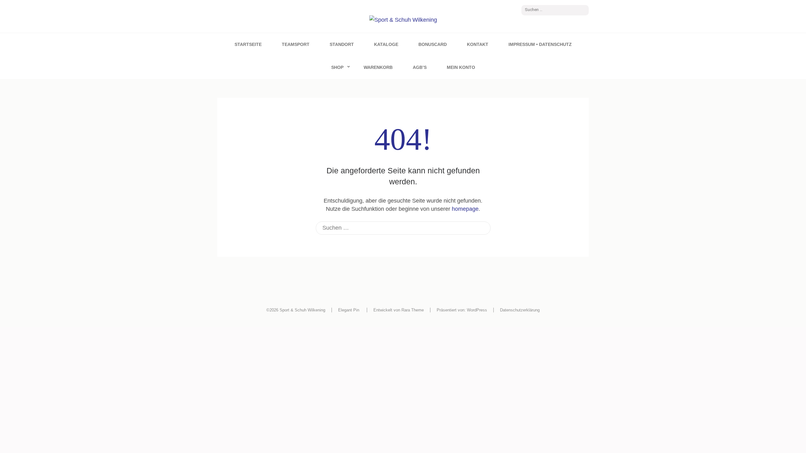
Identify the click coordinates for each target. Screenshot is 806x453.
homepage (465, 209)
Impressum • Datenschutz (540, 44)
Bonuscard (432, 44)
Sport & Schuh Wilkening (302, 310)
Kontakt (477, 44)
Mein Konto (461, 67)
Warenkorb (378, 67)
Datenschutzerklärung (520, 310)
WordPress (477, 310)
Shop (337, 67)
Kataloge (386, 44)
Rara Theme (412, 310)
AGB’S (420, 67)
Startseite (248, 44)
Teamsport (295, 44)
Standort (342, 44)
